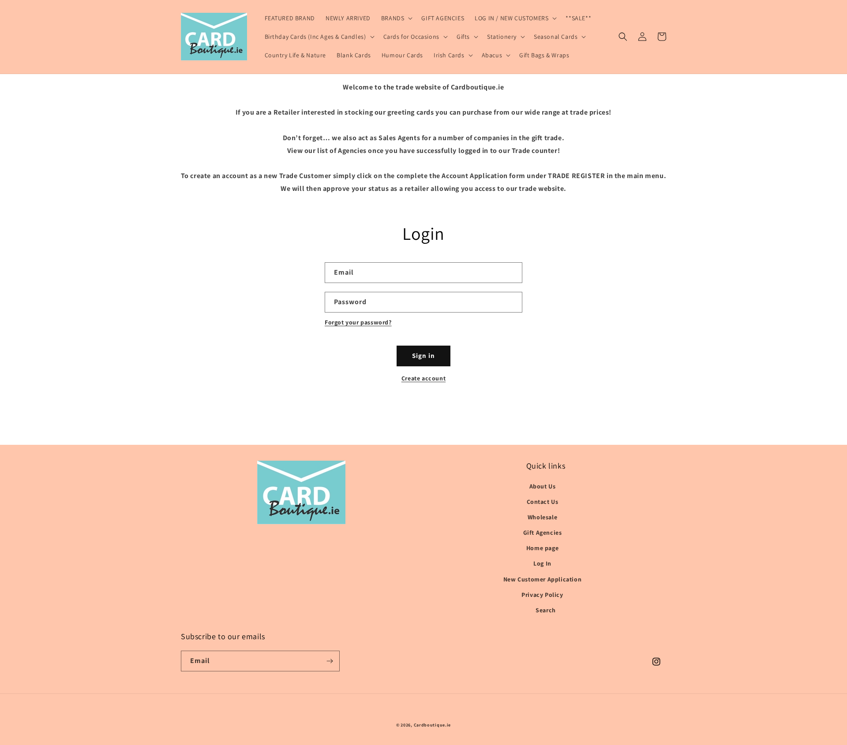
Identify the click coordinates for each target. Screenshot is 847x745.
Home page (542, 548)
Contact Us (542, 502)
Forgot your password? (358, 322)
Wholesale (542, 517)
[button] (396, 18)
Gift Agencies (542, 532)
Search (546, 610)
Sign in (423, 355)
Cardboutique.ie (432, 725)
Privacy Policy (542, 595)
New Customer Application (542, 579)
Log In (542, 563)
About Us (542, 486)
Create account (423, 378)
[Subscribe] (329, 661)
